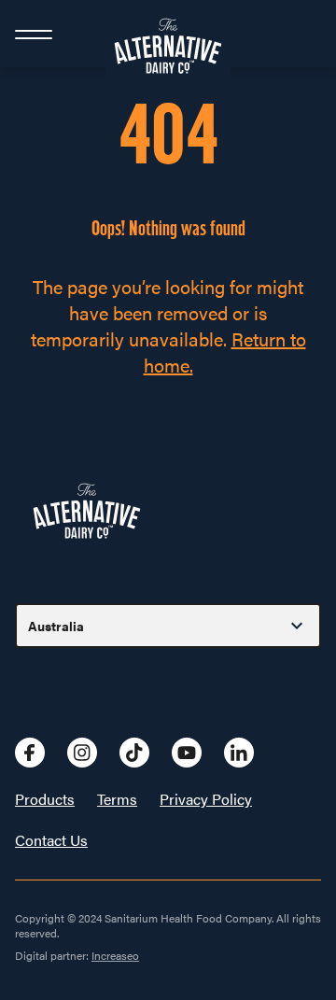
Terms (117, 799)
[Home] (168, 33)
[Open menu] (33, 33)
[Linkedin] (239, 753)
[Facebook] (30, 753)
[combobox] (168, 625)
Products (45, 799)
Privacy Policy (206, 799)
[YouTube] (187, 753)
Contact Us (51, 840)
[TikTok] (134, 753)
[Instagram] (82, 753)
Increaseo (115, 955)
